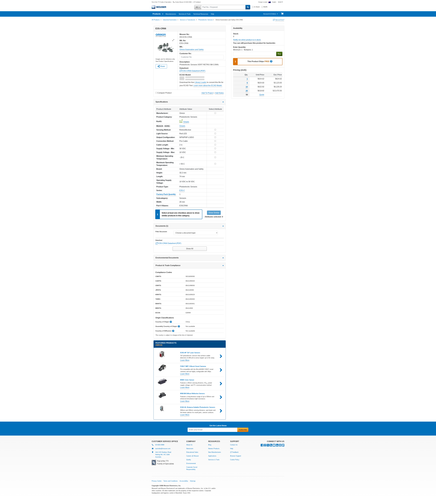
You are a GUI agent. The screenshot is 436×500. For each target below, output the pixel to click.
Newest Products (213, 448)
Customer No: (186, 53)
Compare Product (164, 93)
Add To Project (207, 93)
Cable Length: (162, 145)
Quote (261, 95)
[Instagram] (265, 446)
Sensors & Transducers (187, 20)
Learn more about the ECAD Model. (207, 85)
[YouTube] (274, 446)
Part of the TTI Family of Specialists (162, 2)
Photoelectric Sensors (205, 20)
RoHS (265, 7)
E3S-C (182, 190)
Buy (279, 54)
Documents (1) (162, 226)
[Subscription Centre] (280, 446)
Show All (189, 249)
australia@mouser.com (162, 448)
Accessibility (184, 481)
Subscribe (243, 430)
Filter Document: (161, 231)
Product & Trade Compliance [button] (168, 265)
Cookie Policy (234, 460)
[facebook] (262, 446)
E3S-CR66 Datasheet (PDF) (193, 71)
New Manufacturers (214, 452)
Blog (209, 445)
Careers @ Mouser (192, 456)
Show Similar (213, 213)
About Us (189, 445)
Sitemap (192, 481)
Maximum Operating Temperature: (165, 164)
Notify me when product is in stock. (247, 40)
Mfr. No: (183, 41)
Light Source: (162, 134)
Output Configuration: (165, 137)
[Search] (247, 7)
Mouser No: (185, 34)
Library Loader (200, 82)
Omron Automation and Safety (192, 49)
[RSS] (271, 446)
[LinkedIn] (277, 446)
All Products (156, 20)
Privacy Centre (156, 481)
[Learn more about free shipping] (271, 61)
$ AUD (280, 2)
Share (162, 66)
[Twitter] (268, 446)
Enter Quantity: (239, 47)
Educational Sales (192, 452)
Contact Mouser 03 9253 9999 (183, 2)
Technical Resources (200, 14)
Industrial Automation (170, 20)
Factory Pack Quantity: (166, 194)
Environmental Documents (167, 258)
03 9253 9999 (159, 445)
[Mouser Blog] (283, 446)
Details (186, 122)
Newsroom (189, 448)
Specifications (162, 102)
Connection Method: (165, 141)
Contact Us (234, 445)
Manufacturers (171, 14)
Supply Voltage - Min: (165, 149)
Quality (188, 460)
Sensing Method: (163, 130)
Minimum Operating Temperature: (164, 157)
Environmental (191, 463)
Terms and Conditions (170, 481)
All (197, 7)
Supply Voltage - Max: (165, 152)
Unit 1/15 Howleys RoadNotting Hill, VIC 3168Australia (163, 454)
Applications (212, 456)
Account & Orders (269, 14)
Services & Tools (185, 14)
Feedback (198, 2)
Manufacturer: (162, 113)
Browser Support (235, 456)
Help (212, 14)
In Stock (257, 7)
